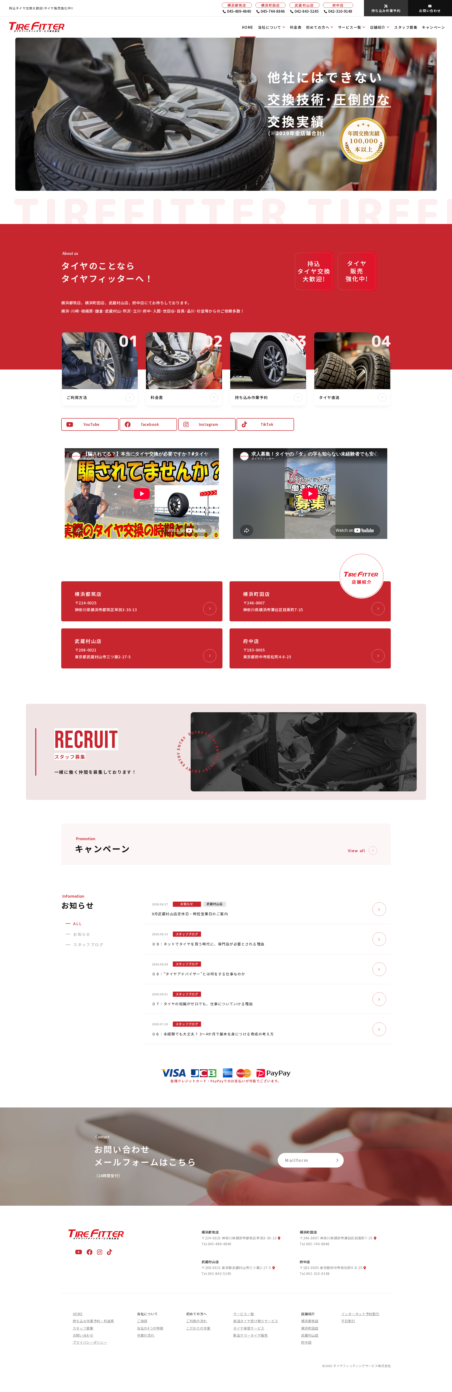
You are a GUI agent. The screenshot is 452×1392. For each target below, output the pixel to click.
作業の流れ (145, 1335)
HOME (248, 27)
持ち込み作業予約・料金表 (93, 1321)
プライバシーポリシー (90, 1342)
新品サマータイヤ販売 (250, 1335)
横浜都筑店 (310, 1321)
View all (356, 850)
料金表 (296, 27)
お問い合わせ (83, 1335)
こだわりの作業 (198, 1328)
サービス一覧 (349, 27)
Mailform (297, 1160)
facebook (150, 424)
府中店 (306, 1342)
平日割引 (348, 1321)
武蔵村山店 (310, 1335)
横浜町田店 (310, 1328)
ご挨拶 (142, 1321)
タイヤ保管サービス (248, 1328)
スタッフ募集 (405, 27)
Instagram (208, 424)
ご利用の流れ (196, 1321)
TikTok (267, 424)
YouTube (92, 424)
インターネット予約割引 (360, 1313)
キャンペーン (433, 27)
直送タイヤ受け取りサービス (255, 1321)
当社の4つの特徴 (150, 1328)
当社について (269, 27)
